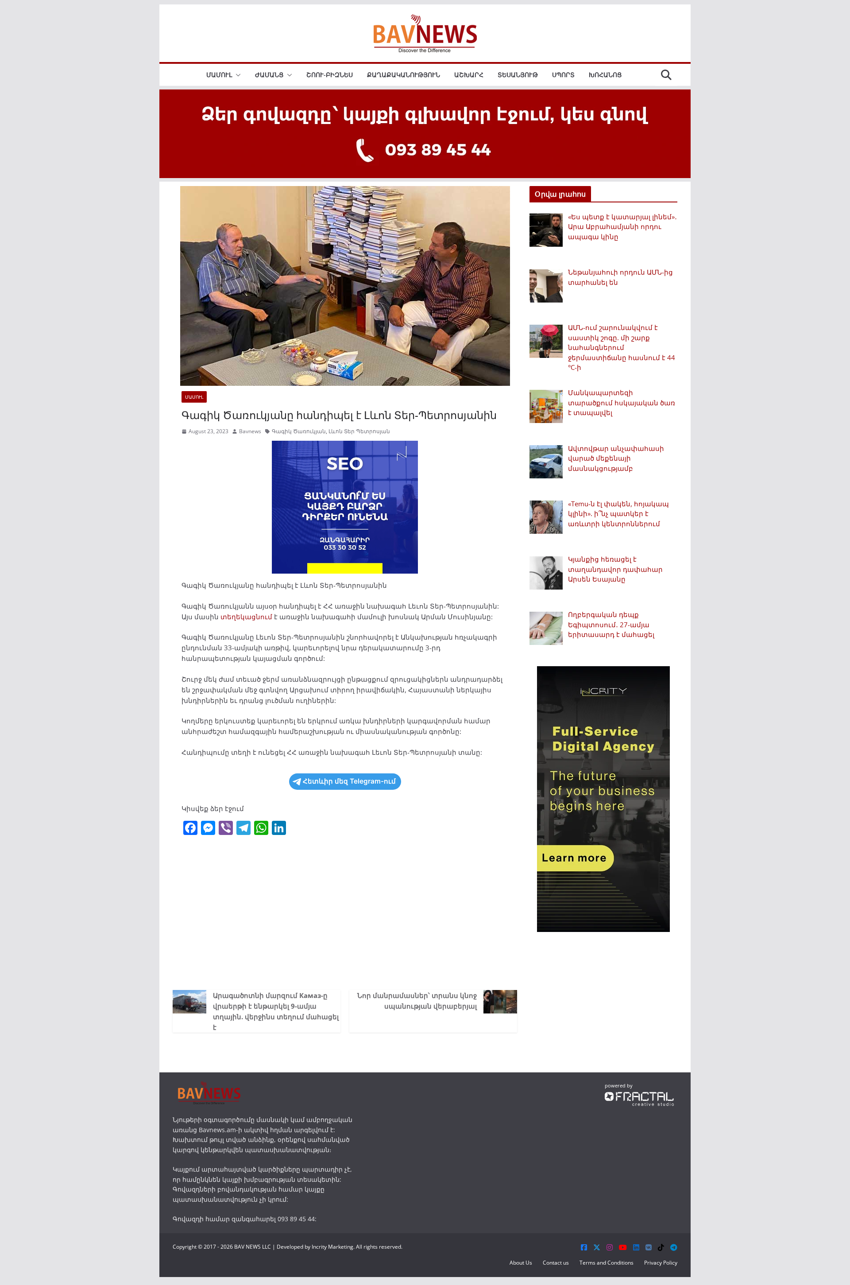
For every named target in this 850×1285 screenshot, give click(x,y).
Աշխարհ (468, 74)
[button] (236, 75)
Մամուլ (219, 74)
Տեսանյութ (518, 74)
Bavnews (250, 431)
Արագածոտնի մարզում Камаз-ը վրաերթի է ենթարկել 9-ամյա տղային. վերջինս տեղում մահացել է (276, 1011)
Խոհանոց (605, 74)
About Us (521, 1262)
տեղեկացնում (246, 616)
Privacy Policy (660, 1262)
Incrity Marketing (332, 1246)
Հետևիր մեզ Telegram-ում (349, 781)
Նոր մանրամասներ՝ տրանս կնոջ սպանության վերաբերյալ (417, 1000)
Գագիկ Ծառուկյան (299, 431)
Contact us (556, 1262)
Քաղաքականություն (403, 74)
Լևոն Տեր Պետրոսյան (359, 431)
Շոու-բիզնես (329, 74)
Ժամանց (269, 74)
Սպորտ (563, 74)
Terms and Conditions (607, 1262)
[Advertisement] (345, 915)
